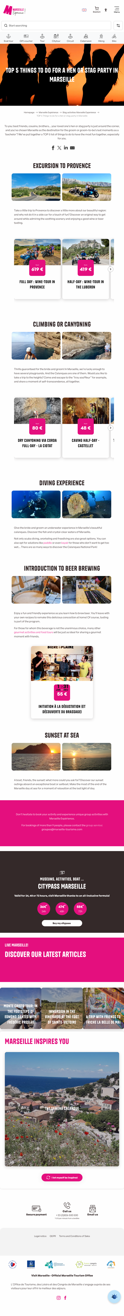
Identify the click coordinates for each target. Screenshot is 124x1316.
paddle (47, 542)
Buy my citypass (62, 923)
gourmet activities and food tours (33, 632)
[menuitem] (14, 10)
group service (94, 825)
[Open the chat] (114, 1296)
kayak (64, 542)
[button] (84, 10)
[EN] (84, 10)
